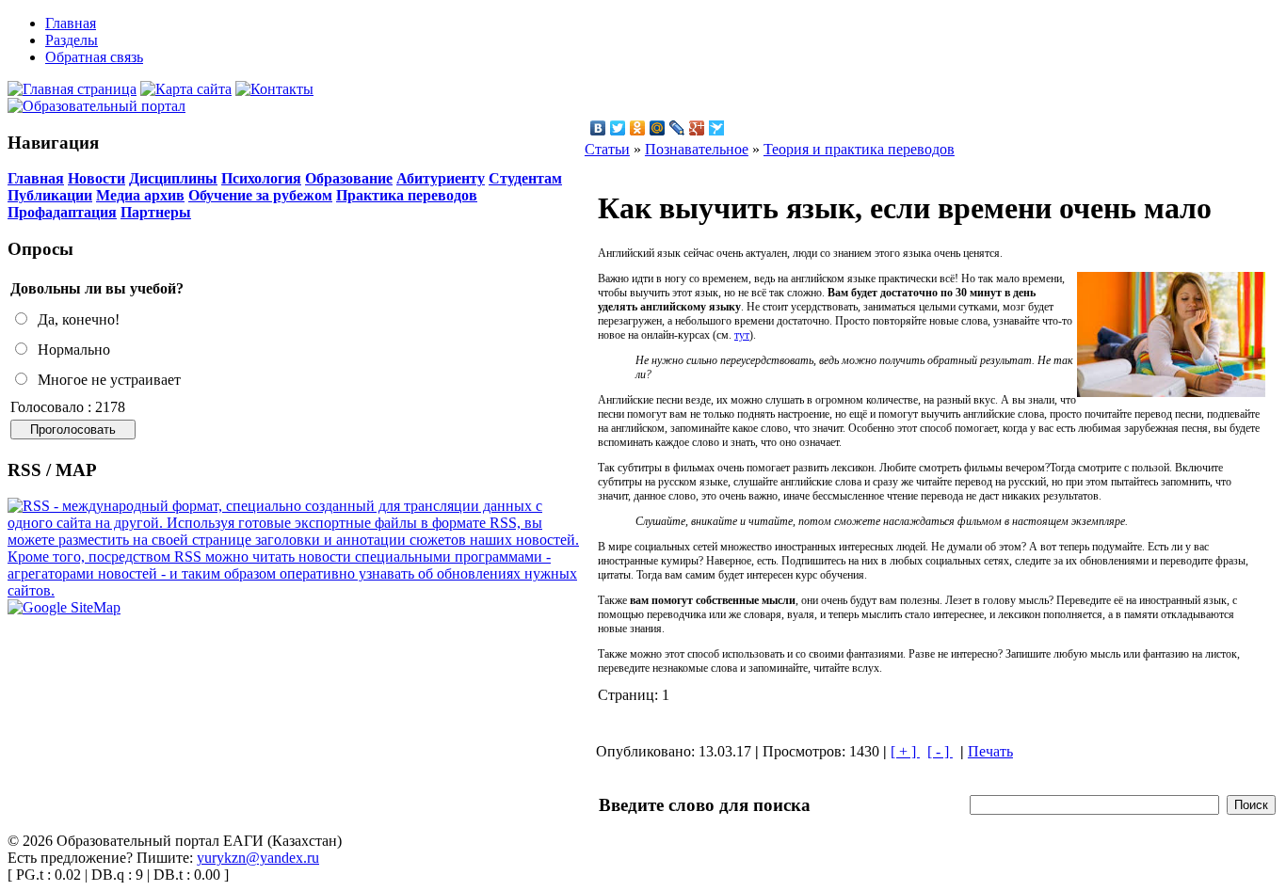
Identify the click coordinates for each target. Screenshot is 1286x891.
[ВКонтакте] (598, 128)
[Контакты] (274, 89)
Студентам (525, 178)
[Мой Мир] (657, 128)
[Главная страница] (72, 89)
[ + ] (905, 751)
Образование (349, 178)
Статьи (607, 149)
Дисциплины (173, 178)
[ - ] (940, 751)
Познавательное (696, 149)
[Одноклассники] (638, 128)
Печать (990, 751)
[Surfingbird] (717, 128)
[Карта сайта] (186, 89)
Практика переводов (406, 195)
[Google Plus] (697, 128)
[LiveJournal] (677, 128)
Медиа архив (140, 195)
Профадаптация (62, 212)
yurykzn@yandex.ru (258, 858)
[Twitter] (618, 128)
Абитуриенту (440, 178)
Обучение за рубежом (260, 195)
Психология (261, 178)
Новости (96, 178)
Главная (36, 178)
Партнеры (156, 212)
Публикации (50, 195)
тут (741, 335)
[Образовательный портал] (96, 106)
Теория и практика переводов (859, 149)
